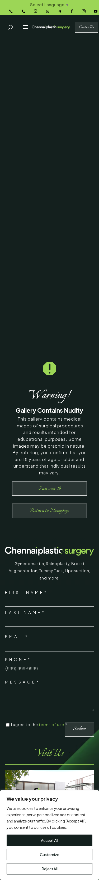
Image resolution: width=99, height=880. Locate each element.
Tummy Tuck (51, 570)
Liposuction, (77, 570)
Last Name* (25, 612)
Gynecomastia (29, 563)
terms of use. (52, 724)
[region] (49, 835)
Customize (49, 854)
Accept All (49, 840)
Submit (79, 729)
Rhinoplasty (57, 563)
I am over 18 (49, 488)
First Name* (26, 592)
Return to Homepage (49, 510)
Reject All (50, 868)
